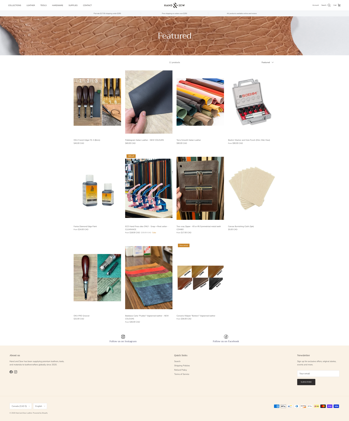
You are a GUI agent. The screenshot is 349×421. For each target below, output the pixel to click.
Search (177, 361)
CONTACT (87, 5)
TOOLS (43, 5)
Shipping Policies (182, 365)
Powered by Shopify (40, 413)
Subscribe (306, 382)
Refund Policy (180, 370)
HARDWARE (57, 5)
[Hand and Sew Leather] (174, 5)
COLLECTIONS (14, 5)
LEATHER (31, 5)
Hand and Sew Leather (24, 413)
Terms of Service (181, 374)
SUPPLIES (73, 5)
